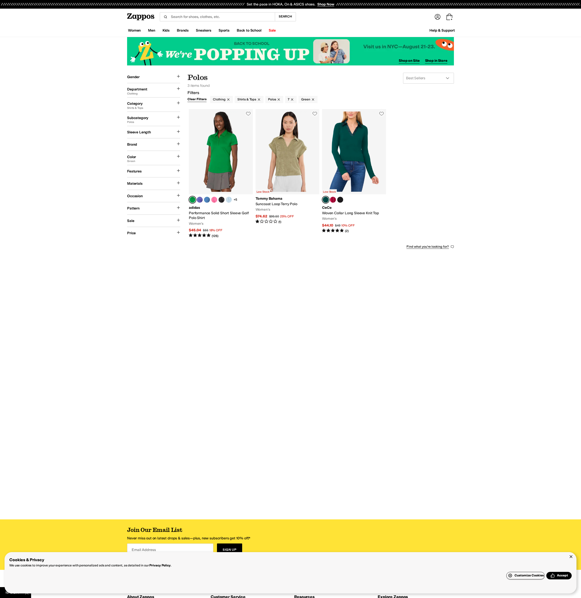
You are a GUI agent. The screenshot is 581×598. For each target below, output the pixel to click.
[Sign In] (437, 16)
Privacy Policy (159, 565)
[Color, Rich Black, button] (340, 199)
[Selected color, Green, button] (192, 199)
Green (305, 99)
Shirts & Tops (246, 99)
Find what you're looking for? (427, 247)
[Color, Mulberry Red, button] (333, 199)
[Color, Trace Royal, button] (207, 199)
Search (285, 16)
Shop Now (325, 4)
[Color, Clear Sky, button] (228, 199)
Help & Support (442, 30)
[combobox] (217, 16)
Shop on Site (409, 60)
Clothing (219, 99)
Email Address (144, 550)
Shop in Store (436, 60)
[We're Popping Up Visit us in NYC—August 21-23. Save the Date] (290, 51)
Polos (272, 99)
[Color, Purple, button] (199, 199)
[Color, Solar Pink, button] (214, 199)
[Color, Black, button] (221, 199)
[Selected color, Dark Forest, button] (325, 199)
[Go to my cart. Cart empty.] (449, 16)
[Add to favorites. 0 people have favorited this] (248, 113)
